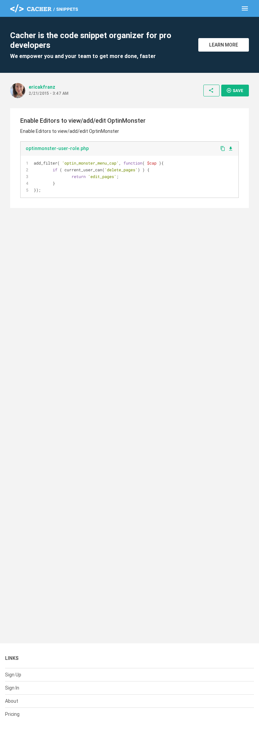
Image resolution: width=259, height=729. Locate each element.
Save (234, 90)
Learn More (223, 45)
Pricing (12, 714)
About (11, 701)
